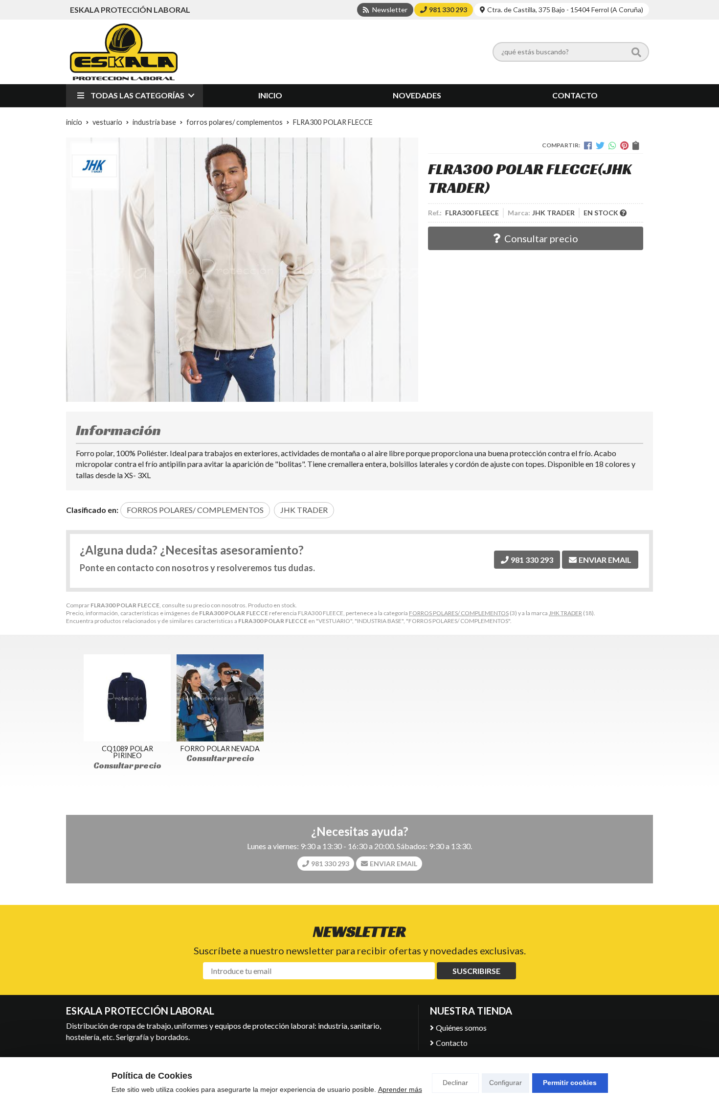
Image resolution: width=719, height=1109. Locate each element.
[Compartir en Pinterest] (624, 145)
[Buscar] (636, 51)
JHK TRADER (565, 613)
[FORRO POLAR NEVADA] (220, 697)
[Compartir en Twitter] (600, 145)
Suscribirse (476, 970)
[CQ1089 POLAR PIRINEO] (127, 697)
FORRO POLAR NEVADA (220, 748)
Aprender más (400, 1089)
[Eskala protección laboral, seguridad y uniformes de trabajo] (124, 51)
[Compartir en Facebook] (588, 145)
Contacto (452, 1042)
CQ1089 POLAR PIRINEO (127, 752)
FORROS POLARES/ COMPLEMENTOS (459, 613)
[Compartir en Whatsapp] (612, 145)
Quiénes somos (461, 1027)
